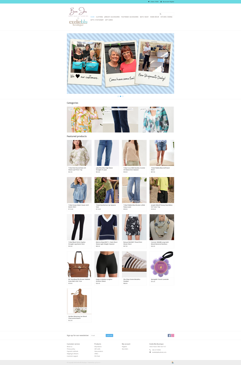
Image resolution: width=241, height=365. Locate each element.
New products (98, 351)
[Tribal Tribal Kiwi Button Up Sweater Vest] (106, 190)
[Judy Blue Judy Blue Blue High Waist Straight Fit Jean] (106, 153)
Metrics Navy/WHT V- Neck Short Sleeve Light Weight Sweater (106, 243)
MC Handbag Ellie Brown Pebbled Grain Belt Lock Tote (79, 280)
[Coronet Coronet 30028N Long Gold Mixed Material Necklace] (161, 227)
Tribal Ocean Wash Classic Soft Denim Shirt (78, 206)
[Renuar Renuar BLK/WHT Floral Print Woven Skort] (134, 227)
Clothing (99, 17)
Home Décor (154, 17)
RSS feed (97, 356)
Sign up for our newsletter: (78, 335)
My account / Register (168, 1)
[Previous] (70, 64)
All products (98, 346)
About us (69, 346)
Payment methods (72, 351)
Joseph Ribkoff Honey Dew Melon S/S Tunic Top (161, 206)
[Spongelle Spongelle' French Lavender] (161, 264)
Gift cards (109, 20)
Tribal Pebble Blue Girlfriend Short (160, 169)
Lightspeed (97, 362)
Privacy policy (71, 349)
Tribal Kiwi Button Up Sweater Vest (106, 206)
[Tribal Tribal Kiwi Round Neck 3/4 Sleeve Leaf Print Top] (79, 153)
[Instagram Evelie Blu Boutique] (172, 335)
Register (124, 346)
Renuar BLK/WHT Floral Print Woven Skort (132, 243)
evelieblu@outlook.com (159, 352)
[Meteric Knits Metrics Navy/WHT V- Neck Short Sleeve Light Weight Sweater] (106, 227)
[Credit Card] (172, 362)
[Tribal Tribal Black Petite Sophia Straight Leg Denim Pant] (79, 227)
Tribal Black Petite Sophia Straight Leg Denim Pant (76, 243)
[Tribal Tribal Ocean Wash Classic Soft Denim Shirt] (79, 190)
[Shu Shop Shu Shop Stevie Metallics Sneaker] (134, 264)
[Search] (160, 13)
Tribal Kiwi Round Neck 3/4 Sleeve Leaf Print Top (77, 169)
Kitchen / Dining (166, 17)
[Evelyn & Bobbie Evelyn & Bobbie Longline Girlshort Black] (106, 264)
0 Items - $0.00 (154, 1)
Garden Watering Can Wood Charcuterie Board (77, 317)
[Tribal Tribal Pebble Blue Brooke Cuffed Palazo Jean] (134, 190)
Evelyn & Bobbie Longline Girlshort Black (104, 280)
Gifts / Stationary (97, 20)
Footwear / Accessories (129, 17)
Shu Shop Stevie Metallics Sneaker (131, 280)
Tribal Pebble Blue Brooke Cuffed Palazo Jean (134, 206)
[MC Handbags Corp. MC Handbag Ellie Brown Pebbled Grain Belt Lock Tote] (79, 264)
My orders (125, 349)
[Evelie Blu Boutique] (78, 16)
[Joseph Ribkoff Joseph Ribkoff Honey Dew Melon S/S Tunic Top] (161, 190)
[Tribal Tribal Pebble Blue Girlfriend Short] (161, 153)
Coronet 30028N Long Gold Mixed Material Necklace (160, 243)
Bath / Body (144, 17)
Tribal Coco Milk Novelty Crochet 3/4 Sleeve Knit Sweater (134, 169)
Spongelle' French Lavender (160, 279)
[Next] (170, 64)
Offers (96, 354)
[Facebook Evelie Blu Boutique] (169, 335)
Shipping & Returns (72, 354)
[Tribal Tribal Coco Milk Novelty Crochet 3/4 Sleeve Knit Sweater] (134, 153)
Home (92, 17)
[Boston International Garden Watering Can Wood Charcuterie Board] (79, 301)
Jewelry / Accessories (112, 17)
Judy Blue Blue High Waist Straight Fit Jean (104, 169)
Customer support (72, 356)
